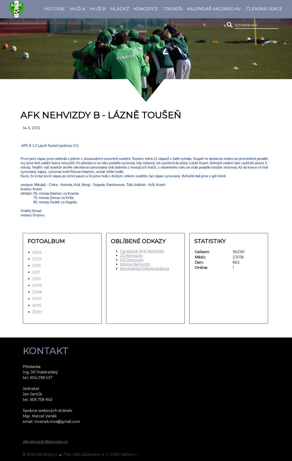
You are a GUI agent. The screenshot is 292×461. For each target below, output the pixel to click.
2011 (36, 272)
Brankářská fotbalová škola (144, 268)
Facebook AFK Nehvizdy (142, 251)
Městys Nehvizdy (135, 264)
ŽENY (37, 312)
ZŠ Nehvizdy (131, 255)
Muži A (77, 8)
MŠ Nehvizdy (132, 260)
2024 (37, 252)
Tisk (67, 454)
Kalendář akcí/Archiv (214, 8)
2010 (36, 279)
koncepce (146, 8)
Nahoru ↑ (130, 454)
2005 (37, 305)
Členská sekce (264, 8)
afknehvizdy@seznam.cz (45, 442)
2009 (37, 285)
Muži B (98, 8)
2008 (37, 292)
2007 (37, 299)
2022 (37, 259)
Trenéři (172, 8)
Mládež (119, 8)
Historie (54, 8)
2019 (36, 265)
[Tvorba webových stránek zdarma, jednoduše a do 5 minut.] (60, 455)
